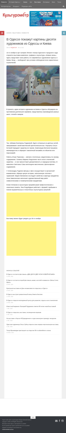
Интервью (46, 2)
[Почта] (56, 421)
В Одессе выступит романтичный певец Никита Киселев (24, 294)
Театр (59, 2)
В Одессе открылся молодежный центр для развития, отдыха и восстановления (32, 300)
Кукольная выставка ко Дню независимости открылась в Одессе (27, 288)
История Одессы (14, 2)
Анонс (25, 2)
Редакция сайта (27, 6)
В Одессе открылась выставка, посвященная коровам (23, 312)
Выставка (37, 2)
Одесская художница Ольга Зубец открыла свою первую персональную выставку (32, 324)
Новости (4, 2)
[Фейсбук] (59, 421)
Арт (31, 2)
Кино (53, 2)
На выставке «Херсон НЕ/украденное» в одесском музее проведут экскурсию (31, 318)
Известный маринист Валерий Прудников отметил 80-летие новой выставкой (31, 306)
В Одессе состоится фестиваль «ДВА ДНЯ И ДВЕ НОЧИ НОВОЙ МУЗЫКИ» (30, 274)
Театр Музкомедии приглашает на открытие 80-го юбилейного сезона (28, 330)
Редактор (14, 47)
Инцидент (16, 6)
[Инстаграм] (62, 421)
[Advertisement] (33, 129)
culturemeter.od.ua (7, 429)
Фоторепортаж (6, 6)
